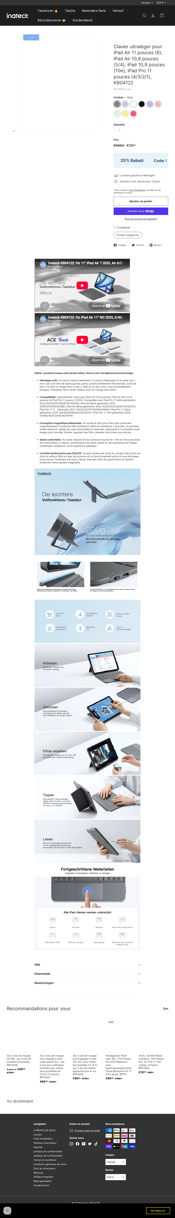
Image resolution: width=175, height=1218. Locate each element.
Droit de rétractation (44, 1168)
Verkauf (118, 10)
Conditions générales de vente (50, 1164)
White (133, 104)
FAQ (37, 964)
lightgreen (117, 113)
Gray (117, 104)
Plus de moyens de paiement (141, 218)
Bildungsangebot (43, 1181)
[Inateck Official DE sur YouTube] (83, 1144)
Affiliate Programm (43, 1176)
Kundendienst (83, 20)
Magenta (133, 113)
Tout (165, 1008)
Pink (158, 104)
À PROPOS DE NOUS (45, 1130)
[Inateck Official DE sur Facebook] (77, 1144)
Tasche (70, 10)
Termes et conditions (45, 1160)
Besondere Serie (94, 10)
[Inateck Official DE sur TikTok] (96, 1144)
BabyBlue (125, 104)
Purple (149, 104)
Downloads (42, 973)
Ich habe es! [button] (158, 1210)
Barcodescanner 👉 (52, 20)
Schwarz (141, 104)
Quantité (119, 124)
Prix (116, 139)
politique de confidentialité (48, 1151)
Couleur (123, 97)
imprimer (38, 1147)
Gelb (125, 113)
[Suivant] (14, 130)
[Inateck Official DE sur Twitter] (90, 1144)
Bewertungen (44, 983)
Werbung (38, 1172)
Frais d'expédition (137, 190)
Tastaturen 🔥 (48, 10)
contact (38, 1134)
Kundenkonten (41, 1185)
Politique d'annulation (45, 1143)
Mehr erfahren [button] (13, 1212)
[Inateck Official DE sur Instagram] (71, 1144)
